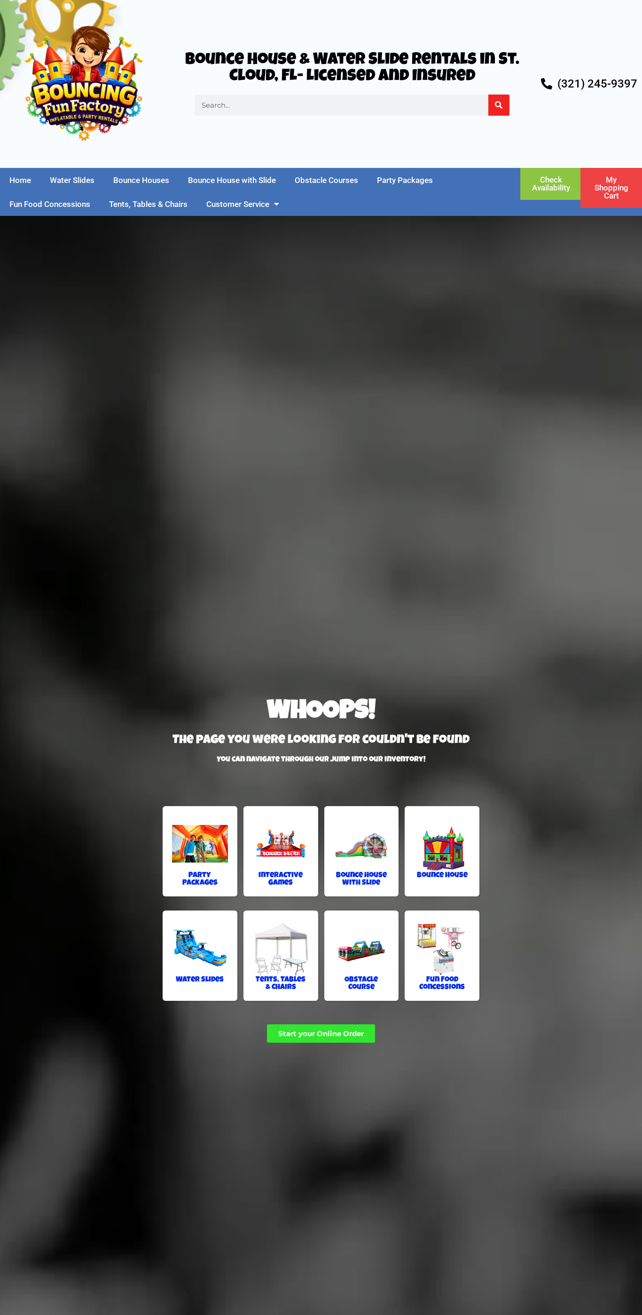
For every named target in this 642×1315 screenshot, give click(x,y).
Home (20, 180)
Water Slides (72, 180)
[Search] (498, 105)
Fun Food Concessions (49, 204)
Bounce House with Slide (232, 180)
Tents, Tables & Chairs (148, 204)
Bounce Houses (141, 180)
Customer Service (237, 204)
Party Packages (405, 180)
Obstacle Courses (326, 180)
